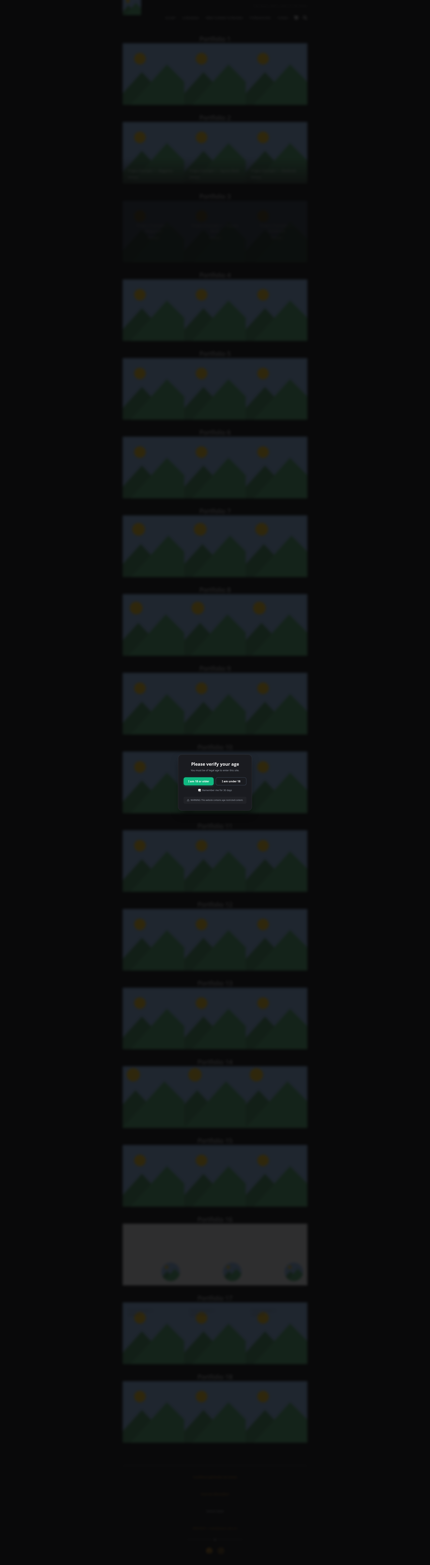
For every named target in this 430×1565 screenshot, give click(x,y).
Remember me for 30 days (217, 790)
